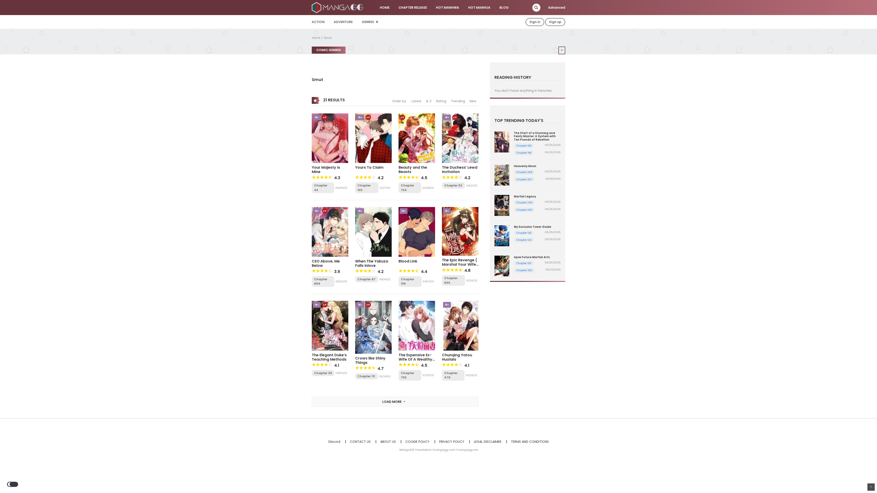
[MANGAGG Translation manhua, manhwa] (338, 7)
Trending (458, 101)
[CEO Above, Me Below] (330, 231)
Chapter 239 (524, 210)
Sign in (534, 22)
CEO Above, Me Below (326, 263)
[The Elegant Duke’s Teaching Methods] (330, 325)
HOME (384, 7)
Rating (441, 101)
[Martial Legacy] (501, 205)
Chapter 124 (523, 240)
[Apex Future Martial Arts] (501, 265)
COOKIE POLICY (417, 441)
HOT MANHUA (479, 7)
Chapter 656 (321, 281)
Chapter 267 (524, 179)
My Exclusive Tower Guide (532, 227)
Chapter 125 (523, 233)
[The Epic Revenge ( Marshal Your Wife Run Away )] (460, 231)
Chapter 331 (523, 263)
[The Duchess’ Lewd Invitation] (460, 138)
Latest (416, 101)
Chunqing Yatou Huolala (457, 357)
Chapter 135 (407, 281)
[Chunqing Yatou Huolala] (460, 325)
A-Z (429, 101)
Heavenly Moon (525, 166)
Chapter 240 (524, 202)
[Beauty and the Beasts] (417, 138)
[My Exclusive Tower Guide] (501, 235)
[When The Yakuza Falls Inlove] (373, 231)
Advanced (556, 7)
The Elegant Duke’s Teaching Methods (329, 357)
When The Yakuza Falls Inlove (371, 263)
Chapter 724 (407, 187)
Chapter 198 (523, 153)
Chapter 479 (451, 375)
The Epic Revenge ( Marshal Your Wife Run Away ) (459, 264)
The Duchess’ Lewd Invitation (459, 169)
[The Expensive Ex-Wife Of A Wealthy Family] (417, 325)
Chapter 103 (364, 187)
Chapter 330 (524, 270)
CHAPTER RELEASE (413, 7)
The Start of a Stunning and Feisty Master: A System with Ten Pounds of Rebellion (535, 136)
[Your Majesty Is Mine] (330, 138)
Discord (334, 441)
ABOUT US (388, 441)
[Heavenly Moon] (501, 175)
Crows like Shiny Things (370, 360)
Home (316, 38)
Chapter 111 (366, 376)
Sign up (555, 22)
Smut (328, 38)
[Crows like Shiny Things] (373, 327)
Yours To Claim (369, 167)
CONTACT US (360, 441)
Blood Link (408, 261)
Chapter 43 (321, 187)
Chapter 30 (323, 373)
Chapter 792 (407, 375)
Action (318, 22)
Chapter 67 (366, 279)
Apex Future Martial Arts (532, 257)
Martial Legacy (525, 196)
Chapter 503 (451, 280)
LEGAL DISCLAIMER (487, 441)
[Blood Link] (417, 231)
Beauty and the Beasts (413, 169)
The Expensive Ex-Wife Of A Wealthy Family (415, 359)
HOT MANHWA (447, 7)
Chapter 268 (524, 172)
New (473, 101)
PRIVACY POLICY (451, 441)
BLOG (504, 7)
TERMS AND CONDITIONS (530, 441)
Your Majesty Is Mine (326, 169)
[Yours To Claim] (373, 138)
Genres (368, 22)
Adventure (343, 22)
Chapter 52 (453, 185)
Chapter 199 (523, 145)
